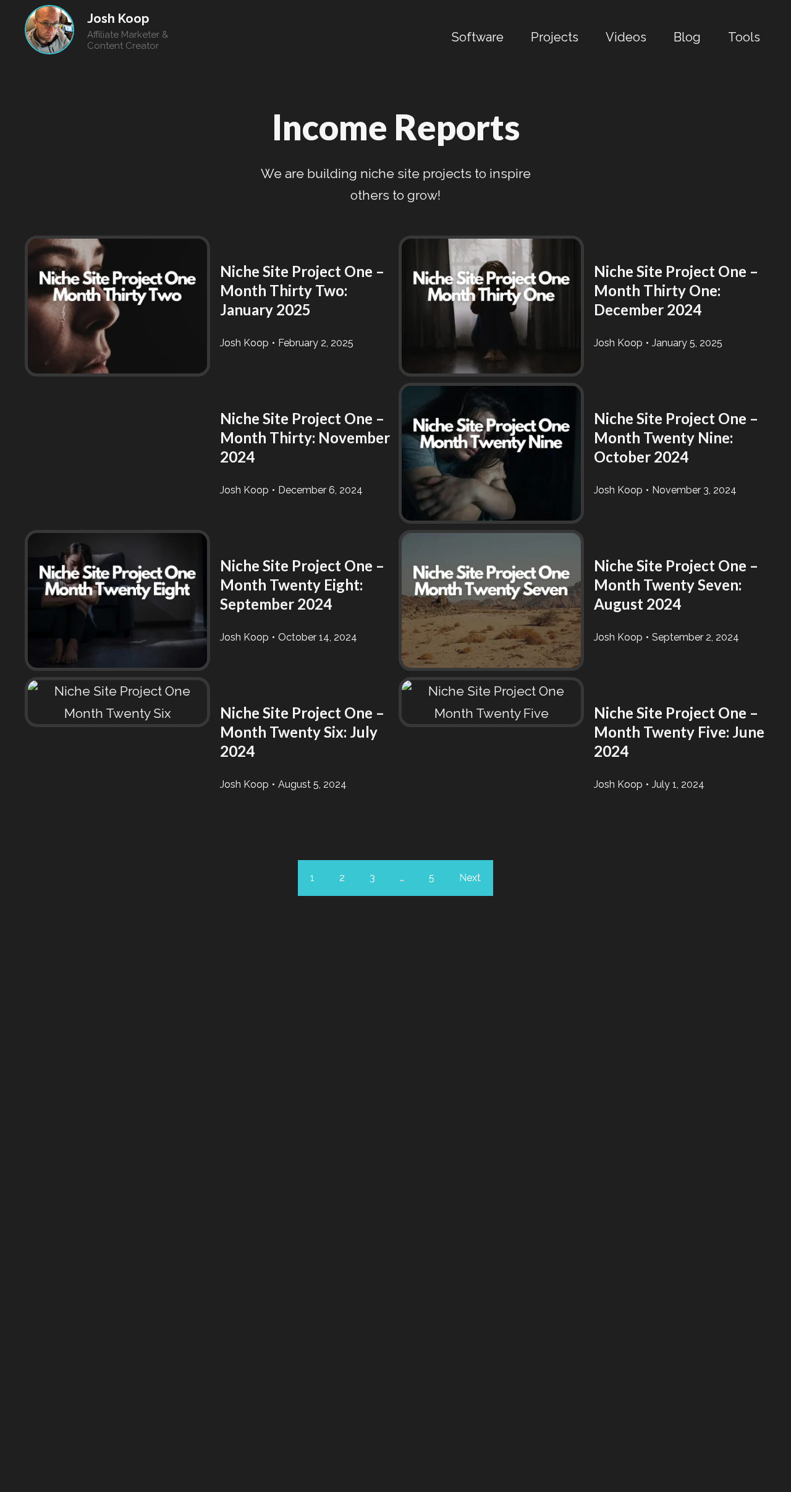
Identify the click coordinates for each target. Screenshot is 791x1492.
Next (470, 878)
